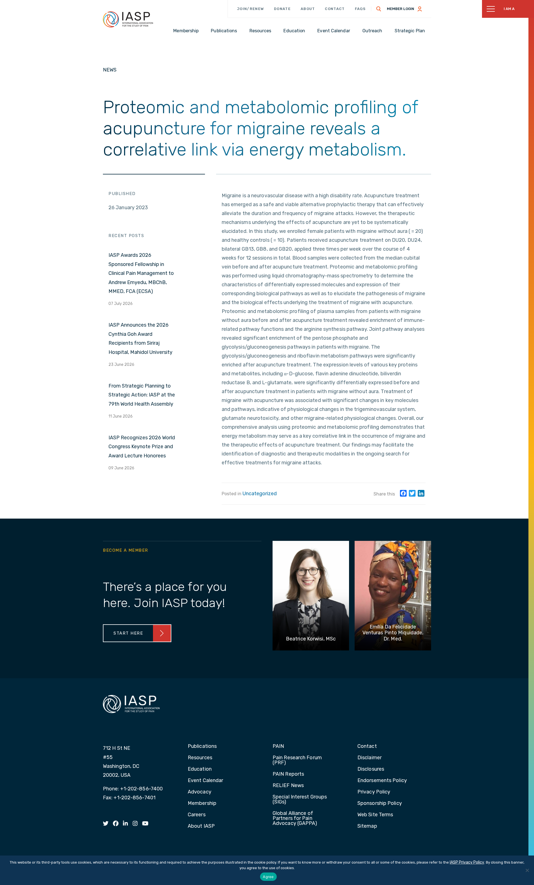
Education (200, 769)
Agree (268, 876)
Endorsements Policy (382, 780)
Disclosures (370, 769)
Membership (202, 803)
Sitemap (367, 826)
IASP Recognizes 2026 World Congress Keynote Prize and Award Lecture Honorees (141, 447)
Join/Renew (250, 9)
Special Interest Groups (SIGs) (300, 799)
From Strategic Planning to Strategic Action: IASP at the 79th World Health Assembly (141, 395)
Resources (200, 758)
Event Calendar (205, 780)
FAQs (360, 9)
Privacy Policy (373, 792)
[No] (527, 870)
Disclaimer (369, 758)
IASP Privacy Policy (467, 862)
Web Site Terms (375, 815)
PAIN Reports (288, 774)
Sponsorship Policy (379, 803)
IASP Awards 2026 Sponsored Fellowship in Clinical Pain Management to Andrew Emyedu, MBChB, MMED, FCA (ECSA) (141, 273)
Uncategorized (260, 493)
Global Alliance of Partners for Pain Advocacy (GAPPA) (295, 818)
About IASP (201, 826)
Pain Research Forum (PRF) (297, 760)
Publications (202, 746)
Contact (335, 9)
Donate (282, 9)
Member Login (400, 9)
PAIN (278, 746)
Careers (197, 815)
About (308, 9)
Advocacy (199, 792)
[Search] (378, 8)
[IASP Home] (128, 19)
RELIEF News (288, 785)
